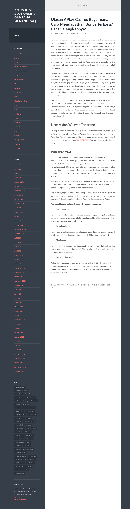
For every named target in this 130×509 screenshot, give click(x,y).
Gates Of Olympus (20, 71)
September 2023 (20, 281)
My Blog (17, 84)
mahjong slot (19, 411)
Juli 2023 (17, 289)
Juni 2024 (17, 242)
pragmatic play (20, 418)
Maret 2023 (18, 307)
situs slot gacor (20, 428)
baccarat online (20, 387)
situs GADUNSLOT (29, 421)
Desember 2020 (19, 354)
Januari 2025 (18, 221)
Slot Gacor (27, 446)
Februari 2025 (19, 216)
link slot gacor (31, 408)
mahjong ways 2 (20, 414)
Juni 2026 (17, 169)
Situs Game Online (20, 101)
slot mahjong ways (21, 459)
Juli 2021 (17, 345)
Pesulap (17, 88)
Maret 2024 (18, 255)
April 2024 (18, 251)
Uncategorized (19, 144)
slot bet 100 (18, 114)
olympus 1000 (32, 414)
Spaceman (28, 466)
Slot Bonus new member (23, 442)
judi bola (18, 404)
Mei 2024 (17, 246)
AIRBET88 (18, 54)
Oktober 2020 (19, 363)
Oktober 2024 (19, 225)
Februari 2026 (19, 182)
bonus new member (20, 66)
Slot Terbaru (30, 463)
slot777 (17, 131)
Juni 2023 (17, 294)
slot (15, 105)
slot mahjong (32, 456)
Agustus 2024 (19, 234)
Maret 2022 (18, 333)
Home (16, 35)
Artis (16, 62)
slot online (17, 127)
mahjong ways (19, 79)
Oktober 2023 (19, 277)
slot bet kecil (19, 439)
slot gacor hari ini (20, 452)
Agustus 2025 (19, 203)
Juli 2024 (17, 238)
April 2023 (18, 302)
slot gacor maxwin (21, 456)
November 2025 (19, 195)
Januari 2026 (18, 186)
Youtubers (17, 148)
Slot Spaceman (20, 463)
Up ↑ (93, 287)
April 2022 (18, 328)
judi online (26, 404)
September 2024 (20, 229)
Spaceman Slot (20, 473)
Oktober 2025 (19, 199)
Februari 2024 (19, 259)
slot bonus (28, 439)
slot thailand (19, 466)
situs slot (28, 425)
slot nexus (17, 122)
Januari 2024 (18, 264)
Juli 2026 (17, 165)
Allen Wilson (72, 33)
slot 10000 (18, 109)
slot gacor (17, 118)
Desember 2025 (19, 191)
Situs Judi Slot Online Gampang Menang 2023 (25, 15)
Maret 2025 (18, 212)
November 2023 (19, 272)
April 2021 (18, 350)
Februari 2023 (19, 311)
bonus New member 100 (23, 394)
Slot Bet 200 (29, 435)
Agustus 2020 (19, 371)
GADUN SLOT (30, 397)
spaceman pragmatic (22, 470)
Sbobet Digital (19, 498)
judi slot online (20, 408)
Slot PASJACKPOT (83, 140)
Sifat (16, 97)
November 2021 (19, 341)
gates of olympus (32, 401)
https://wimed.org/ (20, 500)
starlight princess (20, 140)
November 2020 (19, 358)
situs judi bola (19, 425)
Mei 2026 (17, 173)
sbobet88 (18, 421)
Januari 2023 (18, 315)
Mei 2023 (17, 298)
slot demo (18, 446)
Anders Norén (105, 285)
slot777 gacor (27, 432)
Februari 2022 (19, 337)
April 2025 (18, 208)
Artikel (16, 58)
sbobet (29, 418)
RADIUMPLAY (19, 92)
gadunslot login (20, 401)
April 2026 (18, 178)
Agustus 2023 (19, 285)
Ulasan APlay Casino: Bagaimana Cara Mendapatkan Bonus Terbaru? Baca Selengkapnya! (82, 24)
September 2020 (20, 367)
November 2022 (19, 324)
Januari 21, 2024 (57, 33)
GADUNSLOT (19, 397)
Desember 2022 (19, 320)
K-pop (16, 75)
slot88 (16, 135)
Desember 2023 (19, 268)
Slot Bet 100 (19, 435)
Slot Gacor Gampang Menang (24, 449)
